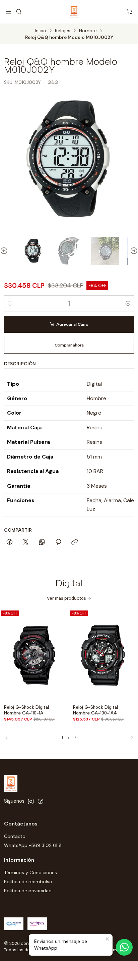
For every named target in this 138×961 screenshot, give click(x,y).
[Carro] (129, 11)
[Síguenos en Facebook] (40, 801)
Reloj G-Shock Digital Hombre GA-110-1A (26, 709)
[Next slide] (133, 251)
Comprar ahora (69, 345)
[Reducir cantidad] (10, 304)
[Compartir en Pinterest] (58, 542)
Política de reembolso (28, 881)
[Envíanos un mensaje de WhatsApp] (124, 947)
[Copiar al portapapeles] (74, 542)
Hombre (88, 31)
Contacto (14, 836)
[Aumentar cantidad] (128, 304)
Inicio (40, 31)
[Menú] (8, 11)
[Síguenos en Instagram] (30, 801)
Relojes (62, 31)
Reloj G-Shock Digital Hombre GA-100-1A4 (95, 709)
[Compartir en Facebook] (9, 542)
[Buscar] (18, 11)
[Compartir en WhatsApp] (42, 542)
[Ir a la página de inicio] (74, 11)
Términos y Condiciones (30, 872)
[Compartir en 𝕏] (25, 542)
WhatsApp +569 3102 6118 (33, 845)
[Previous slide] (5, 251)
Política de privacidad (28, 891)
